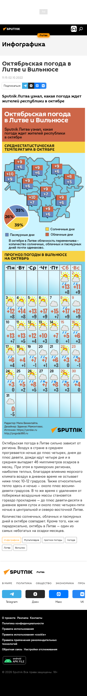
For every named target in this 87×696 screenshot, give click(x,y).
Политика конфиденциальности (23, 623)
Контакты (36, 618)
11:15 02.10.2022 (12, 77)
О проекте (9, 618)
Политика (24, 583)
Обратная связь (12, 649)
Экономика (65, 583)
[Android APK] (14, 660)
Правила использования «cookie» (24, 634)
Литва (7, 547)
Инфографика (11, 539)
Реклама (22, 618)
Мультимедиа (31, 539)
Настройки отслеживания (40, 649)
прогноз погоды (53, 539)
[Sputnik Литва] (12, 30)
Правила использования (18, 629)
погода (71, 539)
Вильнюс (20, 547)
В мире (7, 583)
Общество (44, 583)
